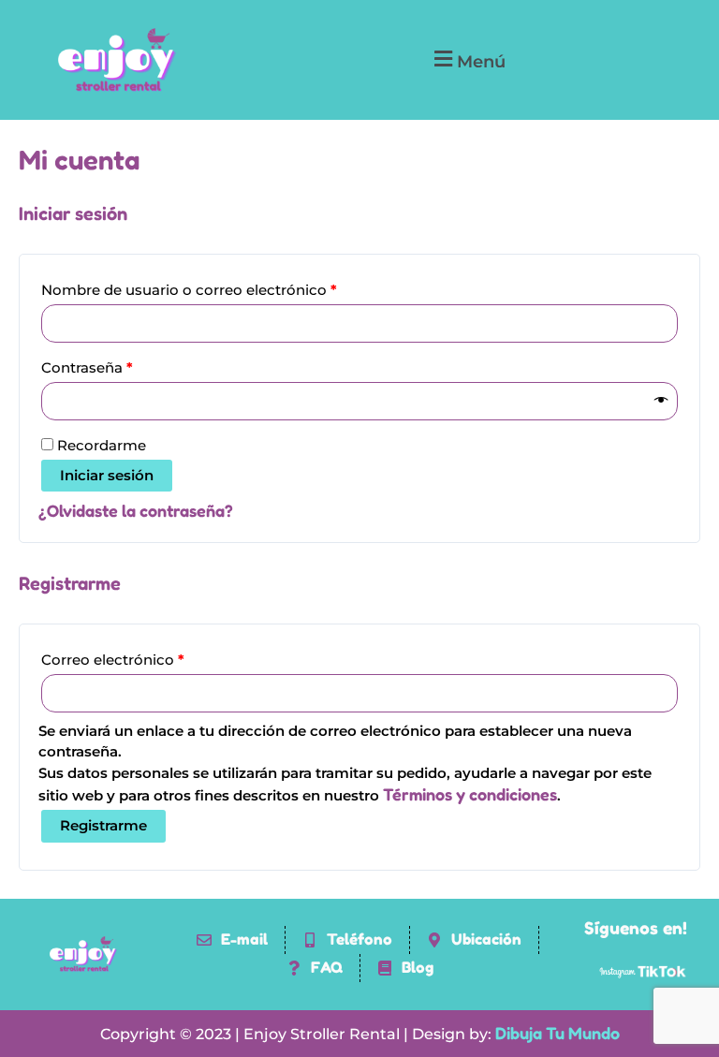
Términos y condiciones (470, 794)
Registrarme (103, 825)
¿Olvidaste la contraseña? (135, 510)
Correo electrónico (149, 657)
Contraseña (123, 365)
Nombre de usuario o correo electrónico (225, 287)
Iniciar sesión (107, 475)
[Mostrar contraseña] (661, 400)
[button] (467, 60)
